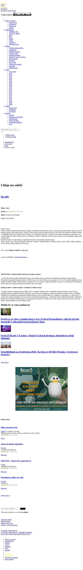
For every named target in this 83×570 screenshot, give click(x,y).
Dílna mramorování (9, 427)
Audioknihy (13, 50)
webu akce (24, 250)
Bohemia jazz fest (14, 51)
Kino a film (12, 62)
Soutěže (7, 106)
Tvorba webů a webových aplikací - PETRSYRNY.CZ (34, 566)
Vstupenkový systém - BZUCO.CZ (12, 568)
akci (13, 31)
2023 (10, 77)
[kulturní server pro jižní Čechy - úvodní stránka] (22, 15)
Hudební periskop (14, 55)
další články (4, 362)
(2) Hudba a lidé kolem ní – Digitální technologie (16, 532)
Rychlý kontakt (14, 120)
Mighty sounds (5, 521)
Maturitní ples (13, 68)
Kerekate (12, 61)
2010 (10, 100)
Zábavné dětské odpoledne (12, 444)
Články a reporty (10, 21)
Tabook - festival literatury (9, 525)
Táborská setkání (6, 519)
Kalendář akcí (9, 30)
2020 (10, 82)
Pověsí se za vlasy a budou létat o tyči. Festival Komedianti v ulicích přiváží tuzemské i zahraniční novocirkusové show (40, 320)
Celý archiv (12, 71)
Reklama (8, 547)
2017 (10, 88)
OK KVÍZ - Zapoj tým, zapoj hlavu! (16, 461)
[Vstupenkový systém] (41, 410)
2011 (10, 99)
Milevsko (4, 455)
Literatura (12, 66)
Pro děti (3, 448)
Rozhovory (12, 26)
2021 (10, 81)
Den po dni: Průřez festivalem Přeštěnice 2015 (15, 534)
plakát (14, 33)
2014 (10, 93)
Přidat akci (8, 554)
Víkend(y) (12, 42)
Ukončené (12, 111)
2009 (10, 102)
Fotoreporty (12, 24)
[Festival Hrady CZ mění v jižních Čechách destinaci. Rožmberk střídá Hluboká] (6, 331)
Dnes (10, 35)
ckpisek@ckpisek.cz (21, 257)
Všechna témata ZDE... (16, 48)
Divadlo (5, 196)
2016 (10, 90)
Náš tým (11, 115)
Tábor (3, 438)
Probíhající (12, 110)
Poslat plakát (9, 556)
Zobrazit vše (13, 22)
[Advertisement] (41, 164)
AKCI (4, 4)
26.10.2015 (8, 144)
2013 (10, 95)
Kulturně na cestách (15, 64)
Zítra (10, 37)
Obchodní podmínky (15, 122)
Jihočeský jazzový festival (17, 57)
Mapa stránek (9, 559)
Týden (11, 41)
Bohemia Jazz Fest (7, 523)
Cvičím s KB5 (13, 53)
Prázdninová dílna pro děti (12, 477)
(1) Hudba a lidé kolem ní (9, 530)
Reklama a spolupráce (16, 117)
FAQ (10, 124)
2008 (10, 104)
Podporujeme (13, 119)
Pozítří (11, 39)
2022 (10, 79)
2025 (10, 73)
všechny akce (5, 495)
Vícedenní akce (14, 44)
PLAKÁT (4, 8)
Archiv (7, 70)
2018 (10, 86)
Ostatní (11, 28)
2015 (10, 91)
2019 (10, 84)
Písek (6, 146)
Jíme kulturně (13, 59)
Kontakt (7, 113)
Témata (7, 46)
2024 (10, 75)
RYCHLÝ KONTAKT (8, 11)
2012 (10, 97)
